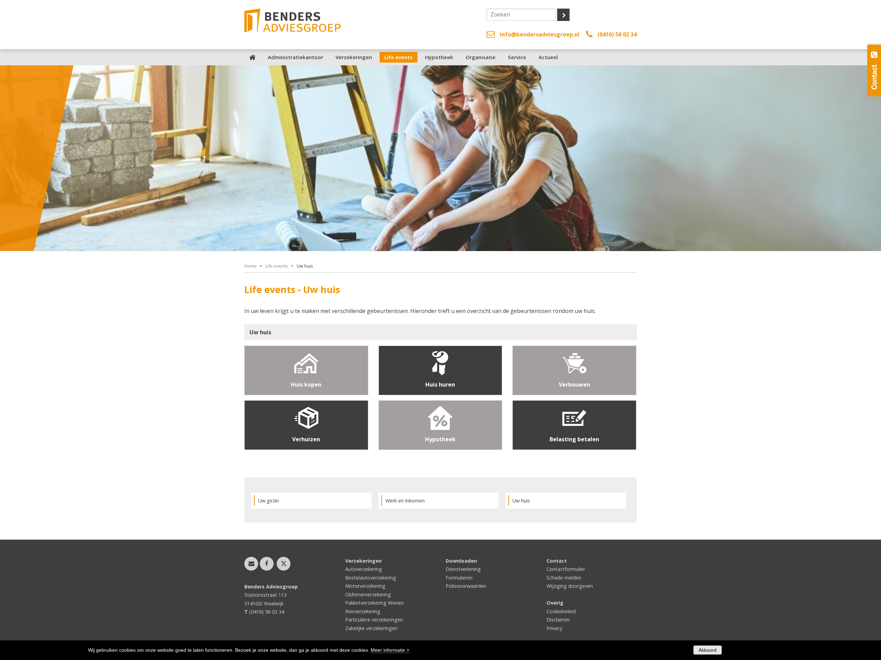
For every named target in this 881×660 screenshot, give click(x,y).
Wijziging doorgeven (569, 586)
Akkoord (708, 650)
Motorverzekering (365, 586)
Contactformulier (565, 569)
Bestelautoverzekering (370, 577)
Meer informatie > (390, 650)
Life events (276, 266)
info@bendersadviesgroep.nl (540, 34)
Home (250, 266)
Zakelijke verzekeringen (371, 628)
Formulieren (459, 577)
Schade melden (563, 577)
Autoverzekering (363, 569)
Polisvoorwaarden (466, 586)
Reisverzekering (362, 611)
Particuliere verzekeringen (374, 619)
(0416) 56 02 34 (617, 34)
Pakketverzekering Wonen (374, 602)
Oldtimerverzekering (368, 594)
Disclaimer (558, 619)
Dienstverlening (463, 569)
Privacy (554, 628)
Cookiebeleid (561, 611)
